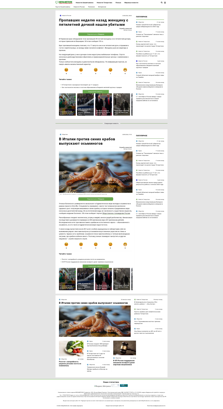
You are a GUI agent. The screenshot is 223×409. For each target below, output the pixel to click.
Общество (141, 22)
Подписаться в (95, 34)
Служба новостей (125, 28)
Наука (140, 32)
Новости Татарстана (144, 41)
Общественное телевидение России (116, 213)
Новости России (66, 15)
